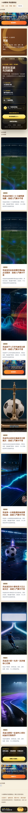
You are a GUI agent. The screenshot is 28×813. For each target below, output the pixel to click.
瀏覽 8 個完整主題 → (8, 52)
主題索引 (4, 797)
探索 (3, 6)
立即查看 (20, 809)
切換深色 (20, 6)
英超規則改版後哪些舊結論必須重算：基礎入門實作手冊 (14, 272)
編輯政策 (10, 797)
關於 (14, 6)
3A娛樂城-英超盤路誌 (9, 2)
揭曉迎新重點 (14, 121)
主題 (6, 6)
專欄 (10, 6)
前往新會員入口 (14, 116)
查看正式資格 (14, 758)
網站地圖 (23, 797)
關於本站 (16, 797)
